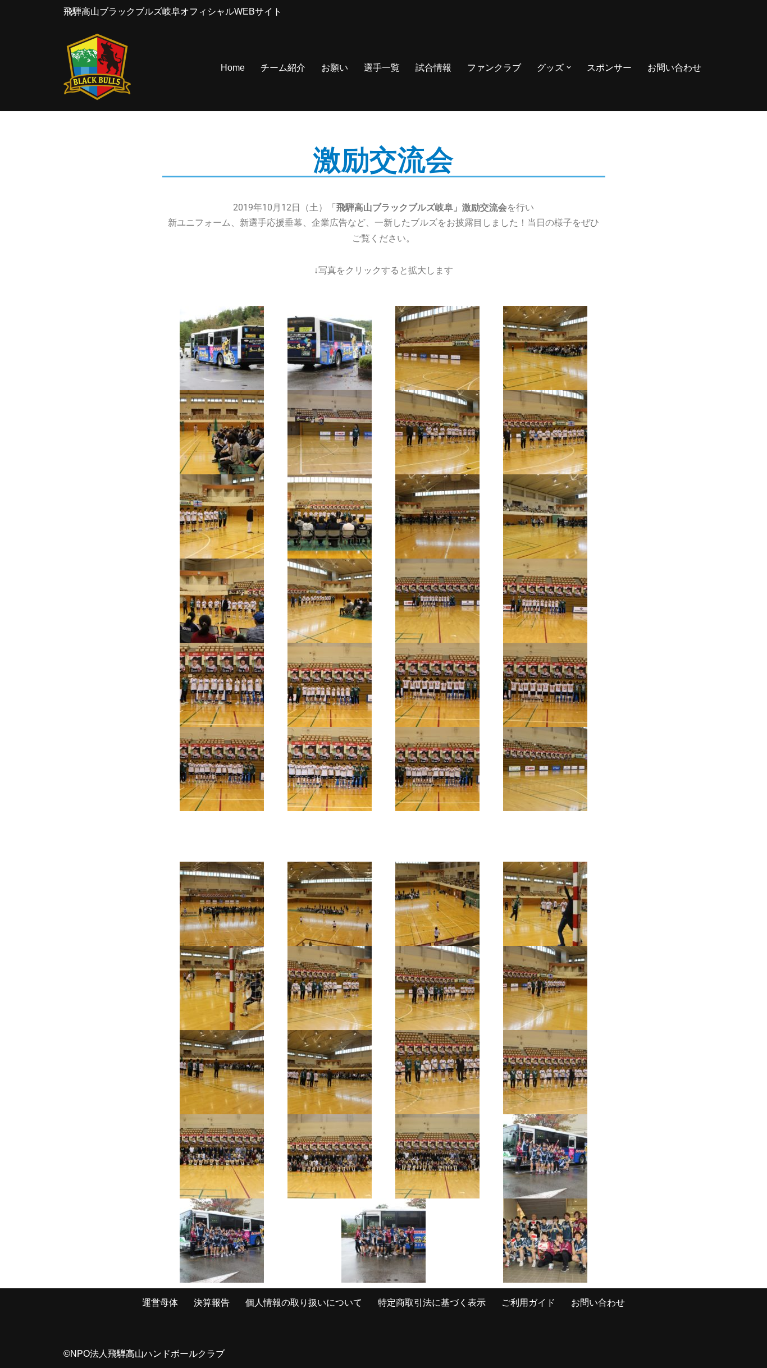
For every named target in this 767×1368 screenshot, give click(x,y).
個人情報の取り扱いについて (303, 1302)
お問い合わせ (674, 67)
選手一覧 (382, 67)
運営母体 (160, 1302)
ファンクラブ (494, 67)
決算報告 (212, 1302)
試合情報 (433, 67)
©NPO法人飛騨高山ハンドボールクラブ (144, 1353)
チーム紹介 (283, 67)
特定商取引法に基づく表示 (432, 1302)
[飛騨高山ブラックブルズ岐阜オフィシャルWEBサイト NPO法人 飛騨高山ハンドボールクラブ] (97, 68)
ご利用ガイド (528, 1302)
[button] (569, 67)
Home (233, 67)
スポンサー (609, 67)
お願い (334, 67)
